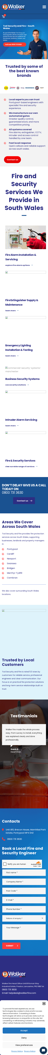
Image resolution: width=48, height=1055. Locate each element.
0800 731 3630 (12, 493)
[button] (44, 1003)
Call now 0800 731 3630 (13, 45)
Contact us (12, 159)
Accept (24, 1030)
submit (9, 945)
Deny (24, 1037)
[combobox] (24, 918)
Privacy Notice (17, 1051)
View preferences (24, 1045)
